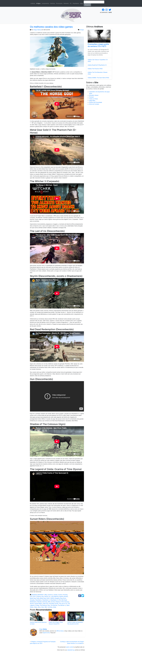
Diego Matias (37, 29)
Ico (49, 596)
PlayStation (76, 3)
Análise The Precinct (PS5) (95, 68)
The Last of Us (63, 603)
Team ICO (45, 603)
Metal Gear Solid (34, 598)
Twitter (110, 10)
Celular (55, 594)
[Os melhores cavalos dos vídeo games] (57, 52)
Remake (39, 601)
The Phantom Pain (45, 605)
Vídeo (35, 607)
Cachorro (50, 594)
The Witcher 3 (62, 605)
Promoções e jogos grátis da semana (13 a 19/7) (98, 45)
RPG (49, 601)
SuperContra (46, 632)
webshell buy (71, 650)
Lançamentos (45, 3)
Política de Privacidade (95, 102)
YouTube (49, 607)
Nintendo (66, 3)
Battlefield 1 (41, 594)
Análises (33, 3)
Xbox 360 (44, 607)
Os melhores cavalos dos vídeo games (51, 26)
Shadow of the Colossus (62, 601)
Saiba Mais (92, 100)
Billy (46, 594)
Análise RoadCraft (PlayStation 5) (97, 65)
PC (71, 3)
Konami (66, 596)
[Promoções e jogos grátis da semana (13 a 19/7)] (99, 36)
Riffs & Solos (60, 631)
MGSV (52, 598)
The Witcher (54, 605)
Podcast (91, 97)
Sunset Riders (38, 603)
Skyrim (32, 603)
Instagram (106, 10)
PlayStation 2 (46, 600)
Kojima (61, 596)
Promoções (59, 3)
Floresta (65, 594)
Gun (42, 596)
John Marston (55, 596)
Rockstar (44, 601)
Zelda (54, 607)
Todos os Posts (93, 99)
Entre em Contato (94, 104)
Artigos (38, 3)
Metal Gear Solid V (45, 598)
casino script (69, 647)
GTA (31, 596)
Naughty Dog (58, 598)
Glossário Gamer (93, 95)
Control (60, 594)
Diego (43, 629)
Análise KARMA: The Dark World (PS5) (98, 77)
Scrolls (53, 601)
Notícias (52, 3)
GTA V (34, 596)
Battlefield (34, 594)
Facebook (103, 10)
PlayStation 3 (54, 600)
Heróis (46, 596)
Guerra (39, 596)
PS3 (60, 600)
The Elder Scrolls (53, 603)
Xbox (81, 3)
